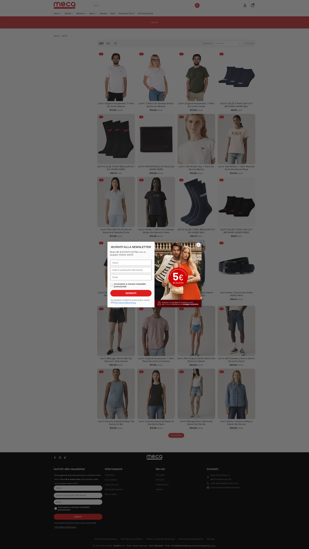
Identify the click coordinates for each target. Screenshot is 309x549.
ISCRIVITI (131, 293)
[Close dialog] (198, 245)
